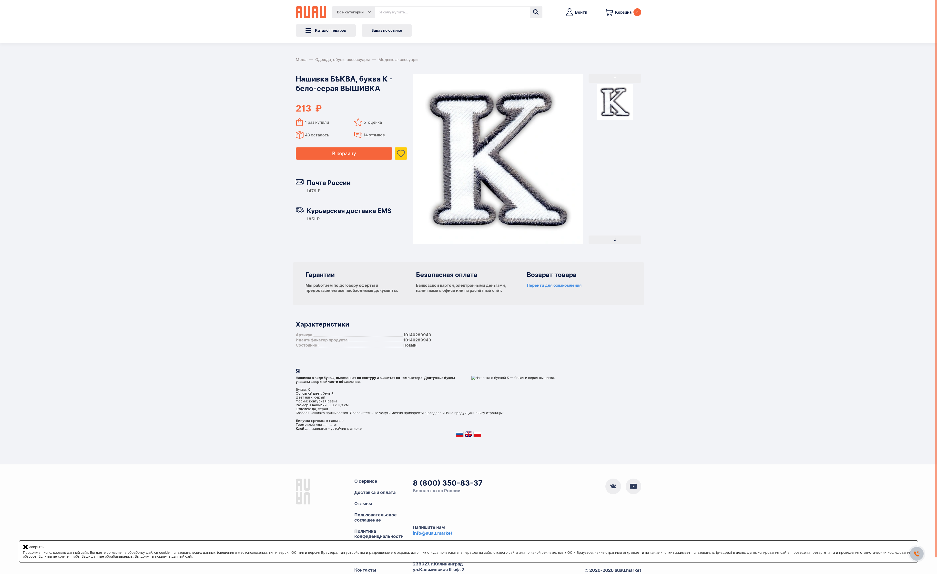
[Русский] (460, 435)
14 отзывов (374, 135)
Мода (301, 59)
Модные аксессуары (398, 59)
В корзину (344, 153)
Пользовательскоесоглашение (375, 517)
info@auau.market (432, 533)
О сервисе (365, 481)
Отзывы (363, 503)
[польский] (477, 435)
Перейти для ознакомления (554, 285)
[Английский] (468, 435)
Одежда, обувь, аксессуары (342, 59)
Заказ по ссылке (386, 30)
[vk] (613, 486)
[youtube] (633, 486)
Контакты (365, 570)
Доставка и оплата (375, 492)
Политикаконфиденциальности (379, 534)
